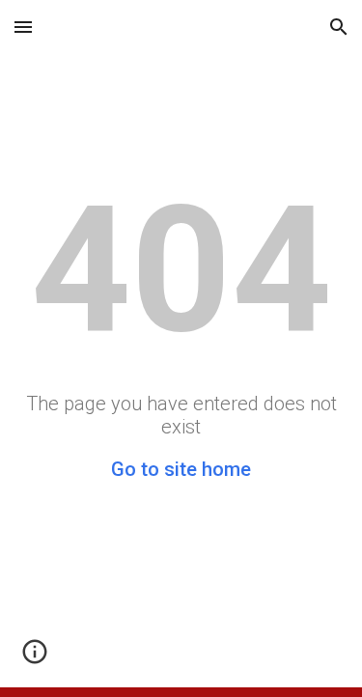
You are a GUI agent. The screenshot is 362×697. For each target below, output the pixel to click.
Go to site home (181, 469)
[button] (23, 26)
